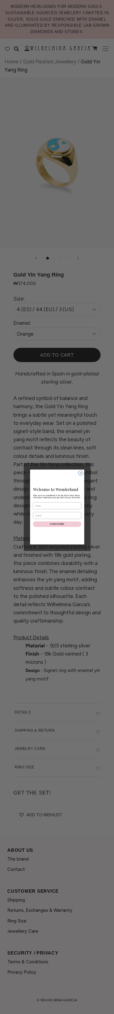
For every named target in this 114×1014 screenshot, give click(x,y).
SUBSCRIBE (57, 524)
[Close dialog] (80, 473)
